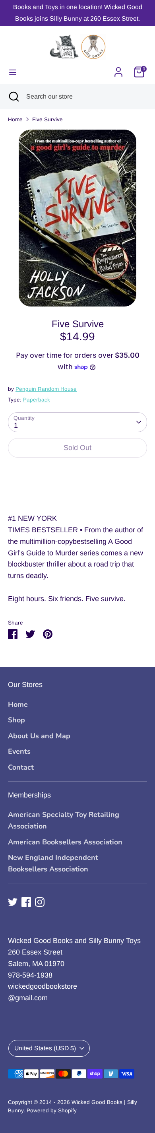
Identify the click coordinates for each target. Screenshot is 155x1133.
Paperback (36, 400)
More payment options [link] (77, 492)
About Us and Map (39, 736)
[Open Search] (13, 96)
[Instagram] (40, 902)
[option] (77, 218)
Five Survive (47, 119)
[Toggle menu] (13, 72)
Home (15, 119)
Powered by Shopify (52, 1111)
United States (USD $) (45, 1048)
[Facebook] (26, 902)
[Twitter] (12, 902)
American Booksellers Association (65, 842)
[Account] (118, 70)
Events (19, 751)
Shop (16, 720)
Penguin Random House (46, 389)
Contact (21, 767)
